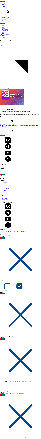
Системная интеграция (5, 30)
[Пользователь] (8, 14)
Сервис (3, 33)
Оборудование (4, 19)
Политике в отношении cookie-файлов (6, 235)
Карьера (3, 5)
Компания (3, 3)
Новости (3, 4)
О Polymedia (5, 182)
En (4, 7)
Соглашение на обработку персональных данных (7, 231)
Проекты (3, 26)
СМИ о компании (6, 193)
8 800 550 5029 (2, 7)
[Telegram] (8, 149)
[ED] (8, 161)
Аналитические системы (5, 17)
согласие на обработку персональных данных (18, 393)
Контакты (3, 6)
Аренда (3, 20)
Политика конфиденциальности (18, 231)
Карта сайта (24, 231)
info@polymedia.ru (6, 34)
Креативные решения (6, 188)
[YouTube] (8, 155)
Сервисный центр (6, 190)
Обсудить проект (2, 35)
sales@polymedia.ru (4, 198)
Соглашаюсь (2, 236)
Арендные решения (6, 189)
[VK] (8, 209)
